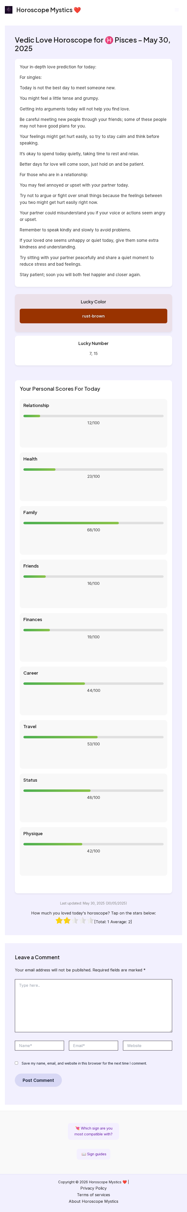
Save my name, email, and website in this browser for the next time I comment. (84, 1063)
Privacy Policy (93, 1188)
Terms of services (93, 1194)
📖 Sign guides (93, 1154)
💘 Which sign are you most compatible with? (93, 1131)
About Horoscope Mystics (93, 1201)
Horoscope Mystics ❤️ (48, 9)
